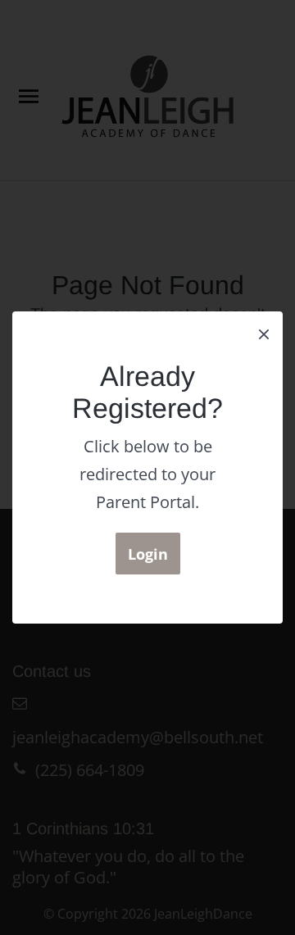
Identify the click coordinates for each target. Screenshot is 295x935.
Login (148, 554)
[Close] (263, 333)
